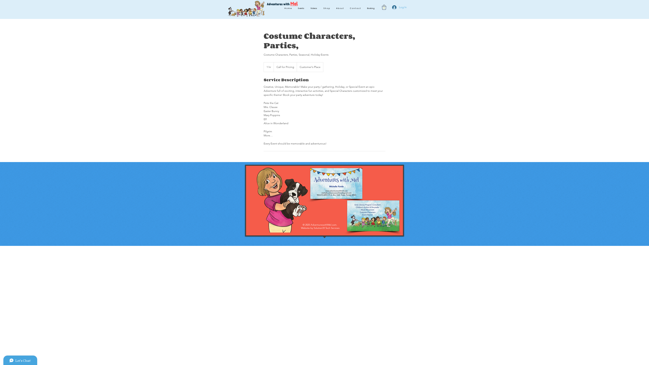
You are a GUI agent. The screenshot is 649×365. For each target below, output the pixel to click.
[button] (384, 7)
